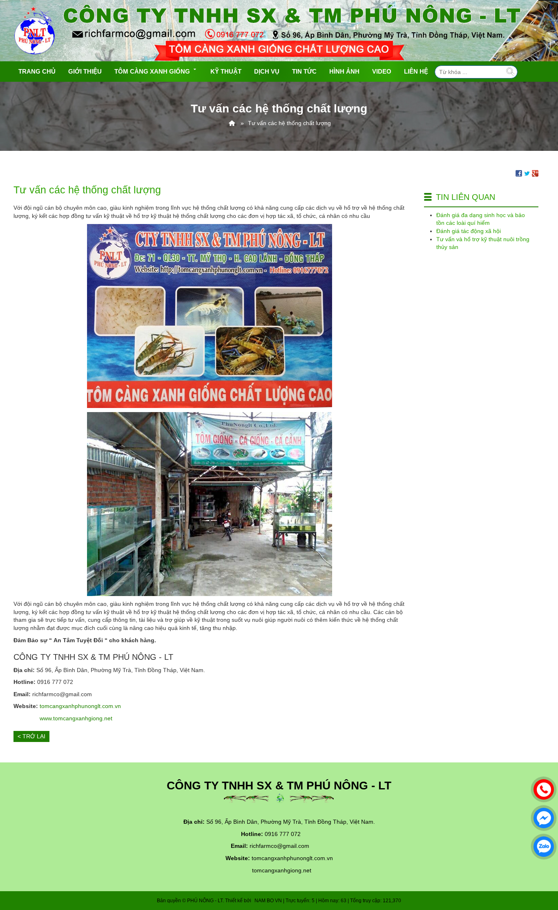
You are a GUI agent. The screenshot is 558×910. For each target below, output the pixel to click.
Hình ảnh (344, 71)
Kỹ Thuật (225, 71)
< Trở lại (31, 736)
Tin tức (304, 71)
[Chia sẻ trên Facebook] (519, 173)
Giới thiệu (85, 71)
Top (538, 871)
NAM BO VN (268, 900)
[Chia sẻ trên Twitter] (527, 173)
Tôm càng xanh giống (152, 71)
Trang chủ (37, 71)
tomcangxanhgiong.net (281, 870)
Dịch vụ (266, 71)
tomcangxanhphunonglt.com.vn (80, 706)
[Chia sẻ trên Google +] (535, 173)
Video (381, 71)
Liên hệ (416, 71)
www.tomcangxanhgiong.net (76, 718)
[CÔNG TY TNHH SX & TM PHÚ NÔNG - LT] (232, 123)
